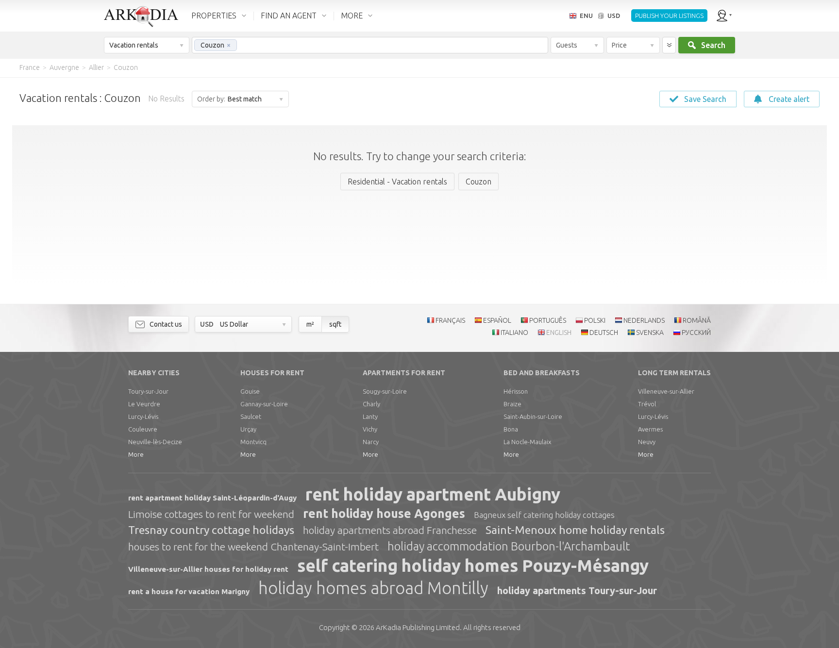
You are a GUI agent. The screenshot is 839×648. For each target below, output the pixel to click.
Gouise (250, 391)
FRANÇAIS (450, 320)
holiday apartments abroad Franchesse (390, 530)
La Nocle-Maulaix (527, 441)
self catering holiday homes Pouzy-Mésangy (473, 565)
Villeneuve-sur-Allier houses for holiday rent (208, 569)
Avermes (650, 429)
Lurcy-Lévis (143, 416)
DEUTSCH (603, 332)
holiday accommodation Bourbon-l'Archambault (508, 546)
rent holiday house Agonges (384, 513)
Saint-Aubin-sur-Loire (532, 416)
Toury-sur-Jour (148, 391)
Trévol (647, 403)
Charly (371, 403)
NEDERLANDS (644, 320)
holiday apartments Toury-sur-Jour (577, 590)
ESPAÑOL (497, 320)
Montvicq (253, 441)
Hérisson (515, 391)
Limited (418, 627)
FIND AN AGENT (289, 15)
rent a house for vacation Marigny (189, 591)
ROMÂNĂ (697, 320)
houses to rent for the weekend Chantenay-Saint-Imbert (253, 546)
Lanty (370, 416)
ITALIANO (514, 332)
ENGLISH (558, 332)
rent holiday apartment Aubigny (432, 494)
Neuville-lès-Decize (155, 441)
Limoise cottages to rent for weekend (211, 514)
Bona (510, 429)
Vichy (370, 429)
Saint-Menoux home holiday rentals (575, 530)
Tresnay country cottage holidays (211, 530)
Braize (512, 403)
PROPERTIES (213, 15)
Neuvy (646, 441)
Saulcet (250, 416)
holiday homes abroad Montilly (373, 588)
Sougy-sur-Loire (385, 391)
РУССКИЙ (696, 332)
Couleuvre (142, 429)
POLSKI (594, 320)
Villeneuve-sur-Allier (666, 391)
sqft (335, 324)
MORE (352, 15)
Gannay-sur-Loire (264, 403)
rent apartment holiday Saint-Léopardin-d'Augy (212, 498)
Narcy (371, 441)
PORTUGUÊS (547, 320)
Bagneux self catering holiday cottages (544, 514)
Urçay (248, 429)
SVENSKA (650, 332)
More (136, 454)
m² (310, 324)
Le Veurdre (144, 403)
